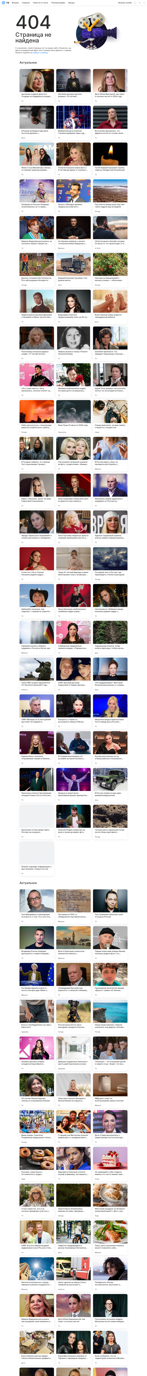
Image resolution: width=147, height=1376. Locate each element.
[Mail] (3, 3)
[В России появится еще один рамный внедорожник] (110, 785)
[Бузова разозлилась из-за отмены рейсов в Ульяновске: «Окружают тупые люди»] (110, 748)
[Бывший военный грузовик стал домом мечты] (73, 270)
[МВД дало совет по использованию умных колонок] (110, 1164)
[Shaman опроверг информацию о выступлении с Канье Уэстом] (37, 859)
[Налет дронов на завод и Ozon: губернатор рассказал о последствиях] (73, 1348)
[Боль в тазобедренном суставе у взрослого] (37, 1090)
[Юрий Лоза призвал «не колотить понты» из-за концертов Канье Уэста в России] (110, 380)
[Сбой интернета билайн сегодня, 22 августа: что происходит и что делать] (110, 233)
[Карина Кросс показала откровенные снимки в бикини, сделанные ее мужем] (37, 748)
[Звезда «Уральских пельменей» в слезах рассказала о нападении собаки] (37, 527)
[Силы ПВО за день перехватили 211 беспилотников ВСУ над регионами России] (37, 675)
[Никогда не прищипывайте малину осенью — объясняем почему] (110, 270)
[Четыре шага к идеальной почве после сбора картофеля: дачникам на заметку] (110, 822)
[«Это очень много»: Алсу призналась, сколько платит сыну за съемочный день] (37, 380)
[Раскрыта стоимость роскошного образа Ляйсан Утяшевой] (73, 711)
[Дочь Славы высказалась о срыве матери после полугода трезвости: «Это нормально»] (110, 1201)
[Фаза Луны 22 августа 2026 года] (73, 417)
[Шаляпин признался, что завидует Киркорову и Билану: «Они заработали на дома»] (110, 343)
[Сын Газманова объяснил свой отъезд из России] (110, 980)
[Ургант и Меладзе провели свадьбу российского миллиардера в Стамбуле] (73, 196)
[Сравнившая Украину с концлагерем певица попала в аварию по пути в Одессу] (73, 859)
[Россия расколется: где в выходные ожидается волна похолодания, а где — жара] (73, 1090)
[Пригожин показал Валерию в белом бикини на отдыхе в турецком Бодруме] (73, 1164)
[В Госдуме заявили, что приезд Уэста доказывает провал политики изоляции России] (37, 454)
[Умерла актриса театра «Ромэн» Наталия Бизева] (73, 343)
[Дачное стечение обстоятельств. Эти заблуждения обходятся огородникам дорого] (37, 270)
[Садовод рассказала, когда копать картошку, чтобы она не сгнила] (110, 638)
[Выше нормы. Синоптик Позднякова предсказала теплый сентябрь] (37, 1201)
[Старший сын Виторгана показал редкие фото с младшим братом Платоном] (73, 1201)
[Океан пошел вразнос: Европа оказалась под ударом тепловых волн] (110, 1090)
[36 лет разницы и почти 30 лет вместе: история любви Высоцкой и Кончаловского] (37, 932)
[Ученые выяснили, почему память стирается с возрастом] (110, 417)
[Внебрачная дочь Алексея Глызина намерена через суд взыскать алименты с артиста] (73, 123)
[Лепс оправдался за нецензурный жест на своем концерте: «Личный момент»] (73, 895)
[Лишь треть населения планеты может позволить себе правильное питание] (110, 1311)
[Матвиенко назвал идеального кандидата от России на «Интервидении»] (110, 491)
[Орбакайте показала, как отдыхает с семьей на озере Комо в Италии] (37, 601)
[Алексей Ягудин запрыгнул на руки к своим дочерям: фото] (73, 822)
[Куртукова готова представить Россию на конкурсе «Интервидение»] (37, 822)
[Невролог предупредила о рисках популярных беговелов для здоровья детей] (73, 1311)
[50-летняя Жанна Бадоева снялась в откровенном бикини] (37, 1164)
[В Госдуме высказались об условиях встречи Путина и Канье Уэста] (73, 748)
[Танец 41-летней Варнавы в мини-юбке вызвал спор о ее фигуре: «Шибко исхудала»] (73, 564)
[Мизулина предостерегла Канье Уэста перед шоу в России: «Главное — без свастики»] (110, 711)
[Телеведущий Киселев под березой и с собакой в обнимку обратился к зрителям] (73, 1054)
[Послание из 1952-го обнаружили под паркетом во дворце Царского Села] (73, 980)
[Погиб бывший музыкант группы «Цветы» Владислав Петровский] (110, 160)
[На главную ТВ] (7, 3)
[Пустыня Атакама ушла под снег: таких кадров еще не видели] (110, 196)
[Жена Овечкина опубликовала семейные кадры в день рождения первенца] (73, 601)
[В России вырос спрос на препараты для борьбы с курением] (110, 454)
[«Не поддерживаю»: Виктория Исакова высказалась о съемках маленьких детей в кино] (110, 675)
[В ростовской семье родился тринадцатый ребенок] (110, 307)
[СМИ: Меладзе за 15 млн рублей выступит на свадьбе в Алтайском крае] (37, 711)
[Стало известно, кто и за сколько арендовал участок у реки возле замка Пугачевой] (37, 1274)
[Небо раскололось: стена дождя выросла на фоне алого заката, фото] (37, 417)
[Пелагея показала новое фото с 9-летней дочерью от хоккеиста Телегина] (73, 160)
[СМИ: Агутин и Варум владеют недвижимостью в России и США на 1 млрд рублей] (37, 1311)
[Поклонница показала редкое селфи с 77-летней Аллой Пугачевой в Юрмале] (37, 343)
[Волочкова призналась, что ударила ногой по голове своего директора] (110, 123)
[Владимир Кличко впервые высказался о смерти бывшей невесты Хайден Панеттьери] (37, 1017)
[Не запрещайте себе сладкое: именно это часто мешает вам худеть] (110, 1237)
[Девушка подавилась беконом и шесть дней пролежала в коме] (73, 1127)
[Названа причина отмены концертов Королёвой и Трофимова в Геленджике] (37, 1127)
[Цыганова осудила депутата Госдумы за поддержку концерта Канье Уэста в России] (37, 86)
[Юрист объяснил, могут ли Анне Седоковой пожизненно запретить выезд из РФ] (37, 491)
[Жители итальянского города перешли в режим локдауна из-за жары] (37, 1348)
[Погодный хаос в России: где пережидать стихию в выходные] (110, 564)
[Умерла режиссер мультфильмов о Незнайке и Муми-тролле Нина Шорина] (37, 307)
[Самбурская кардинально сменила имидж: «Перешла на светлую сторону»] (73, 638)
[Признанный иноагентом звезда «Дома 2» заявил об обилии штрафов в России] (110, 1054)
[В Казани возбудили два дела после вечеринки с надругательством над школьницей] (37, 123)
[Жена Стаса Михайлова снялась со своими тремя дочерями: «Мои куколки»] (37, 160)
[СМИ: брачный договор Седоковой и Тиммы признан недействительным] (73, 675)
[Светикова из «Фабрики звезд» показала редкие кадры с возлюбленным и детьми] (110, 601)
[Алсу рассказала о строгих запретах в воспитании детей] (110, 895)
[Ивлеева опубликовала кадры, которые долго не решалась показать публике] (73, 380)
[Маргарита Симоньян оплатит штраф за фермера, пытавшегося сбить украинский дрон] (73, 1237)
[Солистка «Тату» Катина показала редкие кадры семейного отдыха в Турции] (37, 564)
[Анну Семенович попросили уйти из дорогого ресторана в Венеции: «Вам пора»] (73, 491)
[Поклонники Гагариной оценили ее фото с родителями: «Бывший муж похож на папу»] (73, 454)
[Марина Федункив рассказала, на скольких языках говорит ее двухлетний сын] (37, 233)
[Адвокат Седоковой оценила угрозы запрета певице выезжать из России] (110, 527)
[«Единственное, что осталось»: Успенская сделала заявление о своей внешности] (73, 932)
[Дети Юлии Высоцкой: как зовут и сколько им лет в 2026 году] (110, 86)
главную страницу (40, 53)
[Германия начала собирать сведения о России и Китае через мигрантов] (37, 638)
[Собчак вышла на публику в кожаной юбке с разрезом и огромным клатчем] (110, 859)
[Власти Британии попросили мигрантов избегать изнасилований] (73, 1017)
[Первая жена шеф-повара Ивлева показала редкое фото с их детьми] (110, 1017)
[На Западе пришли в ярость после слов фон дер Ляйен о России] (37, 1054)
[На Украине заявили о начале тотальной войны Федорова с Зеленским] (73, 233)
